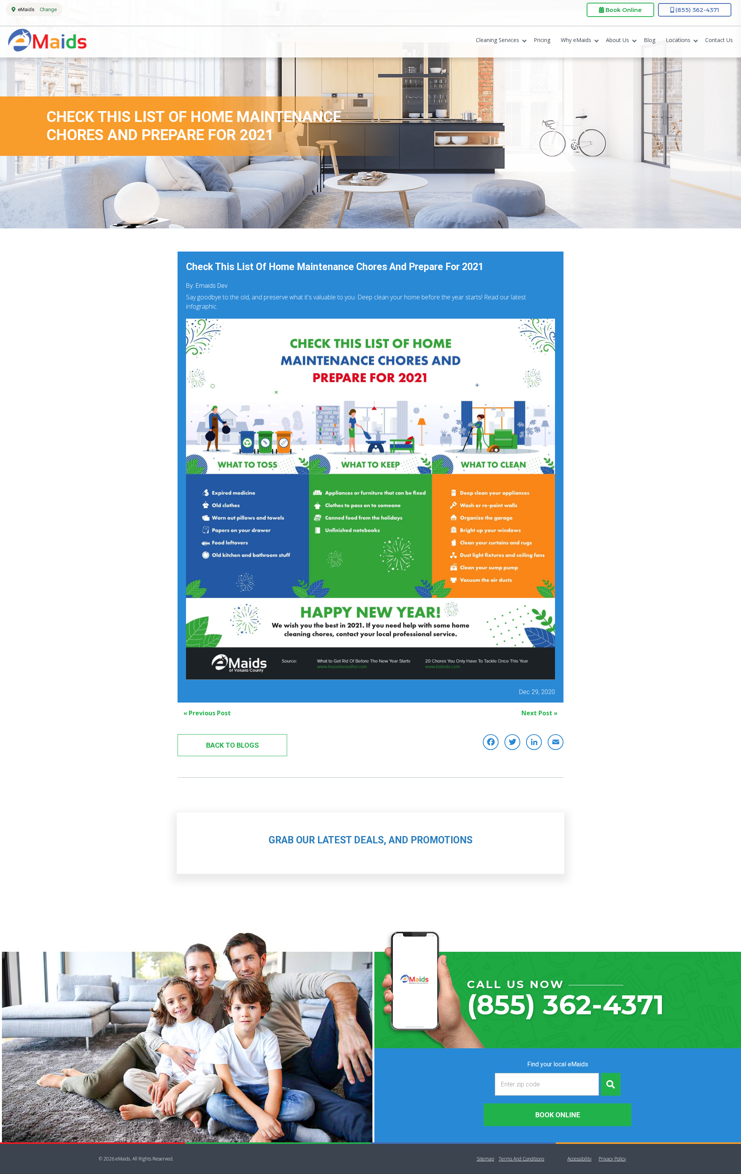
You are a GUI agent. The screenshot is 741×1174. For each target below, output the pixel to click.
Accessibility (579, 1158)
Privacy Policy (612, 1158)
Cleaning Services (497, 40)
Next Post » (539, 713)
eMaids (47, 42)
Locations (678, 40)
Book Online (623, 10)
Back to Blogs (232, 745)
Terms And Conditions (521, 1158)
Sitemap (485, 1158)
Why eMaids (576, 40)
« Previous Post (207, 713)
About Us (617, 40)
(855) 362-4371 (696, 10)
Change (48, 9)
